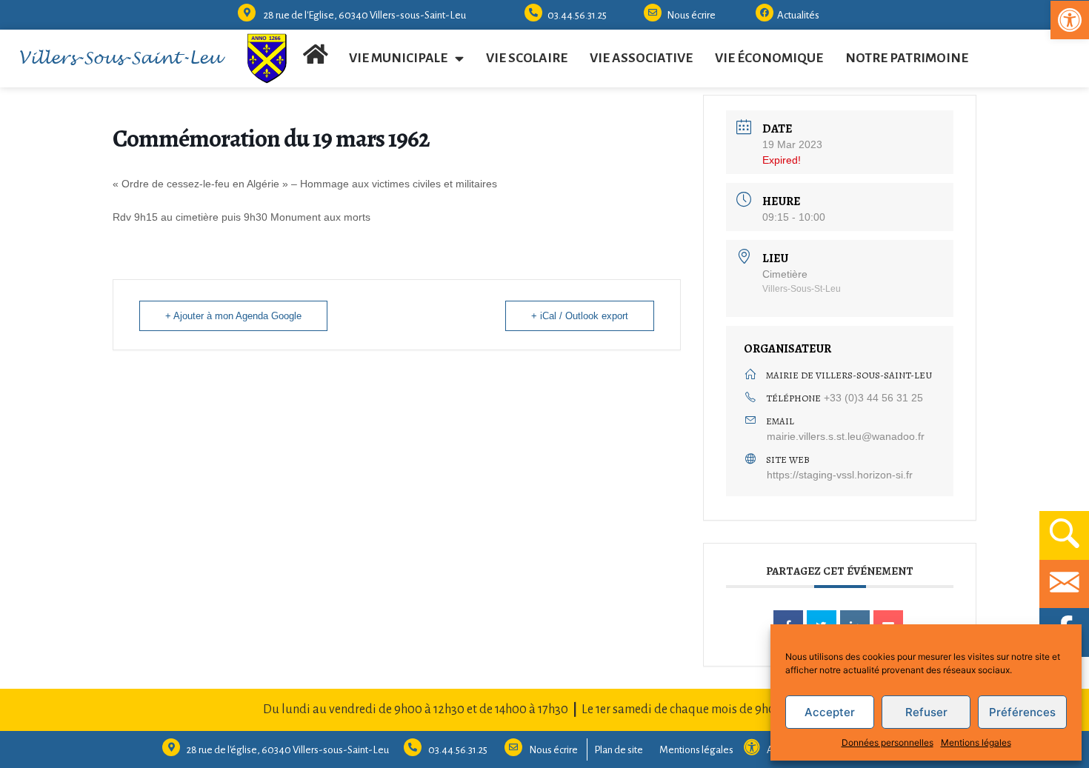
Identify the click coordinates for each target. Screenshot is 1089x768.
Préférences (1022, 712)
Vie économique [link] (769, 58)
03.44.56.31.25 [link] (577, 15)
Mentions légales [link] (976, 742)
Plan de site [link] (618, 749)
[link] (1069, 20)
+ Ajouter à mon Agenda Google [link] (233, 315)
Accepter (830, 712)
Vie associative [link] (641, 58)
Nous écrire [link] (691, 15)
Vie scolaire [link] (526, 58)
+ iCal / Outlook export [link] (579, 315)
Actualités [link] (798, 15)
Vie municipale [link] (398, 58)
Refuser (926, 712)
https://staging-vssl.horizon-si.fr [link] (840, 475)
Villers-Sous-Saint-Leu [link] (120, 58)
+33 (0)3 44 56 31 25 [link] (873, 398)
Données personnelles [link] (887, 742)
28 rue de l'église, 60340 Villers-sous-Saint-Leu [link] (288, 749)
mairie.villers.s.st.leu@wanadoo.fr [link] (846, 436)
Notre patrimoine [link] (906, 58)
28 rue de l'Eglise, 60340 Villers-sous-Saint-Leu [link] (365, 15)
